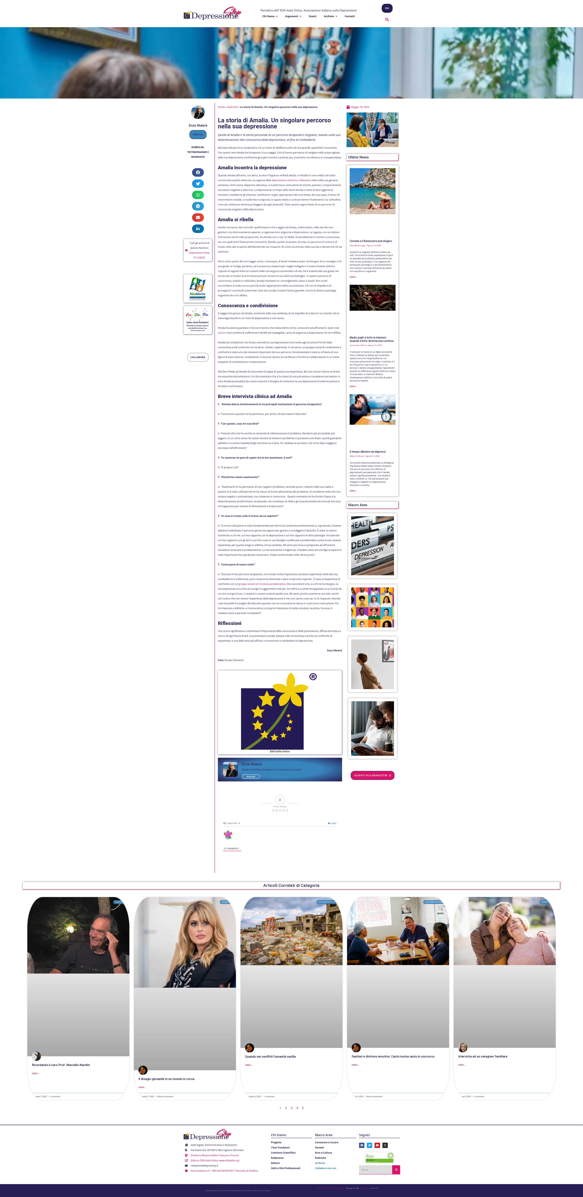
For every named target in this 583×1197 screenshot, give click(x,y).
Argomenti (291, 16)
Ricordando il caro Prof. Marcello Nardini (61, 1065)
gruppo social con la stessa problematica (262, 584)
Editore (275, 1163)
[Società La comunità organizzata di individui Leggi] (372, 607)
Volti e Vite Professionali (285, 1168)
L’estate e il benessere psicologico (371, 241)
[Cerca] (396, 1169)
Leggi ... (353, 277)
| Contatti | (320, 1188)
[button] (387, 19)
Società (319, 1147)
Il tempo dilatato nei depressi (368, 451)
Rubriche (197, 147)
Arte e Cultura (323, 1152)
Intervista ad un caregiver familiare (482, 1056)
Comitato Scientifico (283, 1152)
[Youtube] (377, 1145)
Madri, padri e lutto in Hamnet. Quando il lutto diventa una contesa (372, 339)
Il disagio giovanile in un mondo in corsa (166, 1079)
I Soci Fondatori (280, 1147)
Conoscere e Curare (326, 1142)
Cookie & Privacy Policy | (335, 1188)
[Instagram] (385, 1145)
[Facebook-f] (361, 1145)
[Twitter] (369, 1145)
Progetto (276, 1142)
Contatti (350, 16)
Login (333, 823)
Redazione (277, 1158)
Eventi (312, 16)
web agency (364, 1188)
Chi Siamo (278, 1135)
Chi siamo (269, 16)
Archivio (329, 16)
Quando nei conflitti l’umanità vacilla (270, 1056)
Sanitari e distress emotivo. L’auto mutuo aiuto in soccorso (393, 1056)
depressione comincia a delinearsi (291, 180)
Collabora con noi (325, 1168)
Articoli (198, 134)
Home (221, 107)
